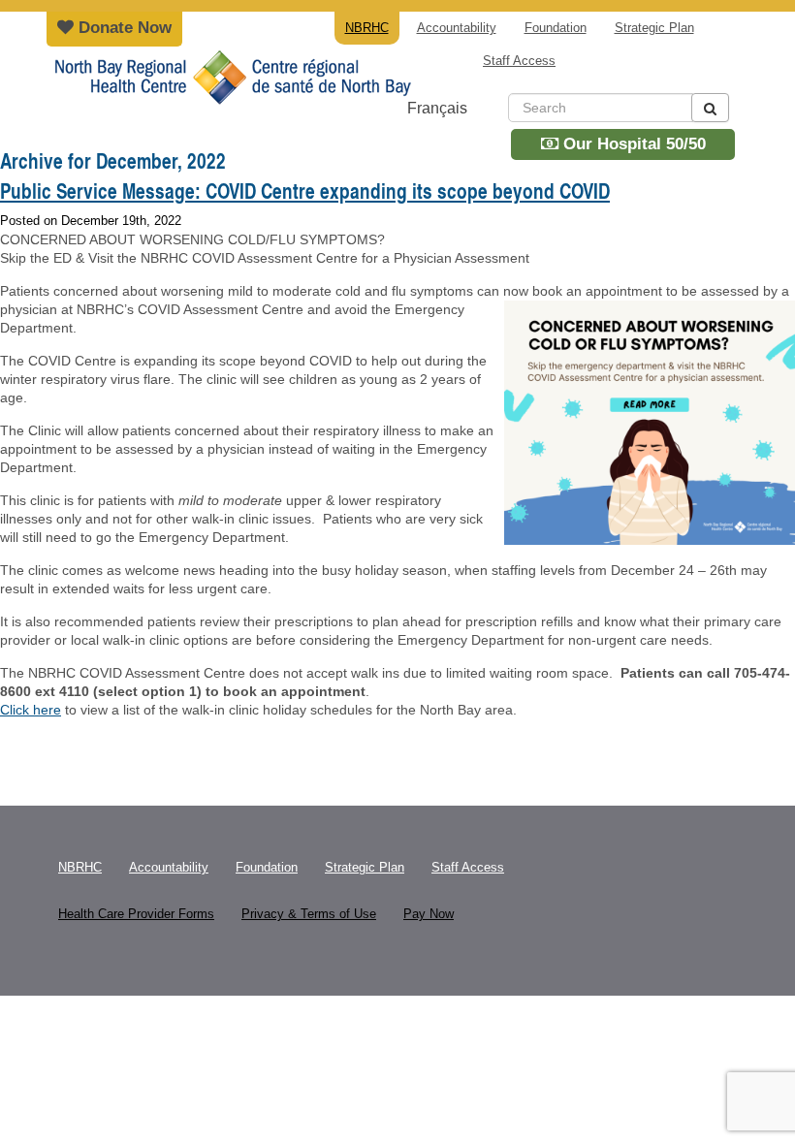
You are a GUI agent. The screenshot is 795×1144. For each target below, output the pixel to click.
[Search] (710, 107)
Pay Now (428, 913)
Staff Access (519, 60)
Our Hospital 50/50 (632, 144)
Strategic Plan (654, 27)
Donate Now (123, 27)
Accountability (456, 27)
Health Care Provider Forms (136, 913)
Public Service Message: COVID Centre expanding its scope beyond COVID (305, 191)
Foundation (556, 27)
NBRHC (231, 92)
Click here (30, 709)
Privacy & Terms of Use (308, 913)
